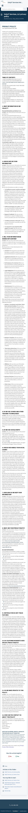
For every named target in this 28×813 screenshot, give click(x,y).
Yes (18, 756)
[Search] (25, 9)
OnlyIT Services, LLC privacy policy (12, 772)
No (11, 756)
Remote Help (7, 790)
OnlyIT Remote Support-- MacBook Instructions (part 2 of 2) (12, 783)
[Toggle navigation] (2, 5)
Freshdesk (15, 811)
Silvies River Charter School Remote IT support (13, 787)
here (22, 438)
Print (6, 766)
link (9, 441)
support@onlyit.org (6, 547)
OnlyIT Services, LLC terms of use (12, 774)
